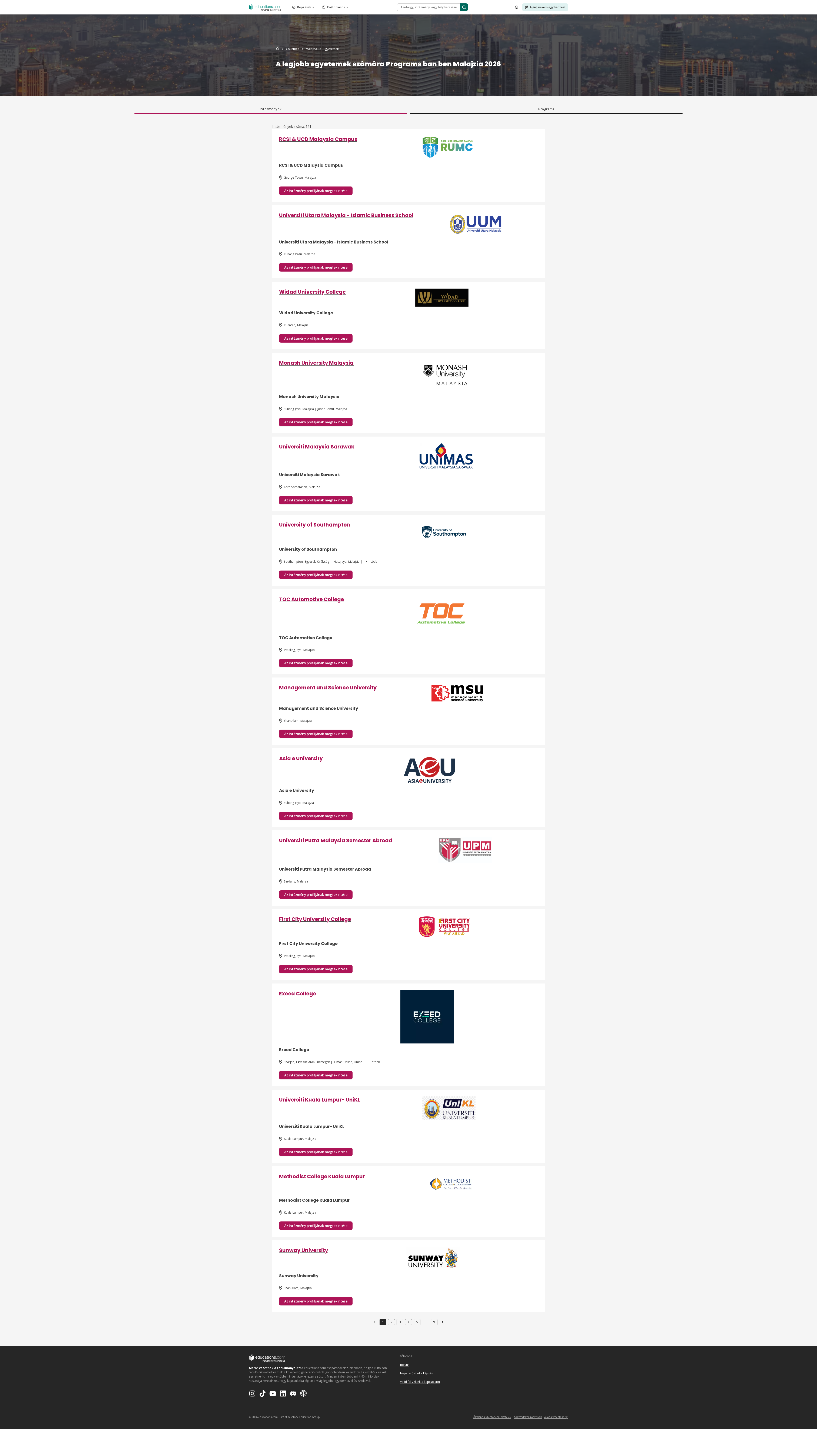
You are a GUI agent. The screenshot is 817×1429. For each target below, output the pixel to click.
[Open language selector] (516, 7)
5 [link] (417, 1322)
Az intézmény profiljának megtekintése (315, 190)
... (426, 1322)
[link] (331, 49)
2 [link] (391, 1322)
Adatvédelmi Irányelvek (528, 1417)
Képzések (304, 7)
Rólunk (404, 1365)
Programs (546, 109)
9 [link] (434, 1322)
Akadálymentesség (556, 1417)
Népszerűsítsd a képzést (417, 1373)
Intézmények (270, 109)
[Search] (464, 7)
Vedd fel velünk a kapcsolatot (420, 1382)
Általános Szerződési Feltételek (492, 1417)
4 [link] (408, 1322)
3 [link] (400, 1322)
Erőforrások (336, 7)
